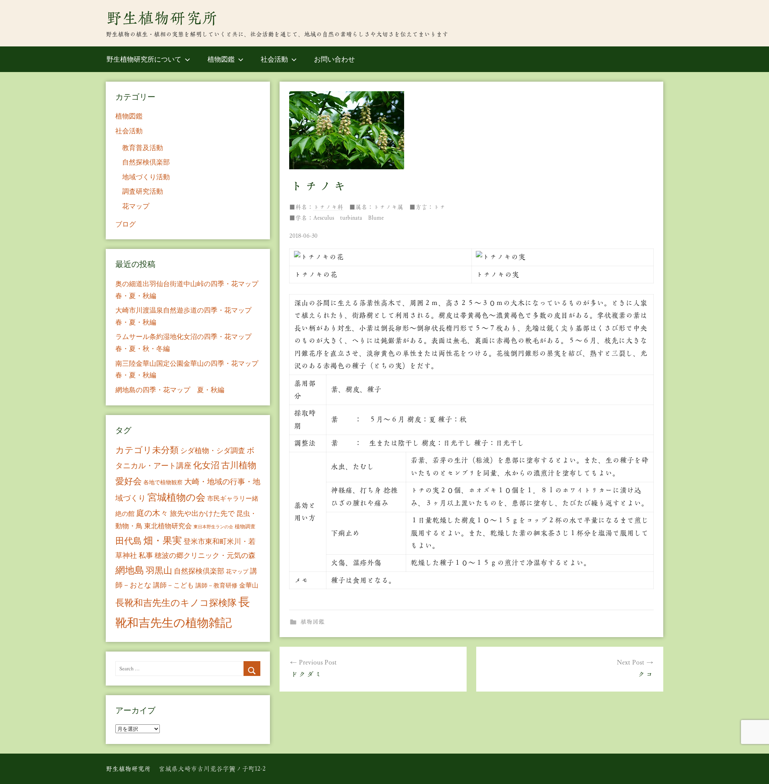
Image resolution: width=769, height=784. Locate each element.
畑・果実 (162, 540)
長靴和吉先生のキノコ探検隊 (176, 602)
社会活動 (274, 59)
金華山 (248, 585)
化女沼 (206, 465)
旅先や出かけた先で (202, 513)
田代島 (128, 540)
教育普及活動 (142, 147)
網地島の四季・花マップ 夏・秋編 (169, 389)
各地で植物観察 (163, 482)
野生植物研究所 (162, 18)
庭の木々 (152, 512)
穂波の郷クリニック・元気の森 (205, 555)
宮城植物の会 (176, 496)
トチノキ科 (328, 207)
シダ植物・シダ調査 (212, 450)
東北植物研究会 (168, 525)
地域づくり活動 (146, 176)
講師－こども (173, 585)
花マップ (135, 206)
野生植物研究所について (144, 59)
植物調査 (245, 526)
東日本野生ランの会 (213, 526)
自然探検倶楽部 (146, 161)
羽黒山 (159, 570)
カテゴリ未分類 (147, 449)
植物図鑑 (221, 59)
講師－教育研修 (216, 585)
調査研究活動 (142, 191)
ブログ (125, 224)
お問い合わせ (334, 59)
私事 (146, 555)
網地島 (129, 569)
